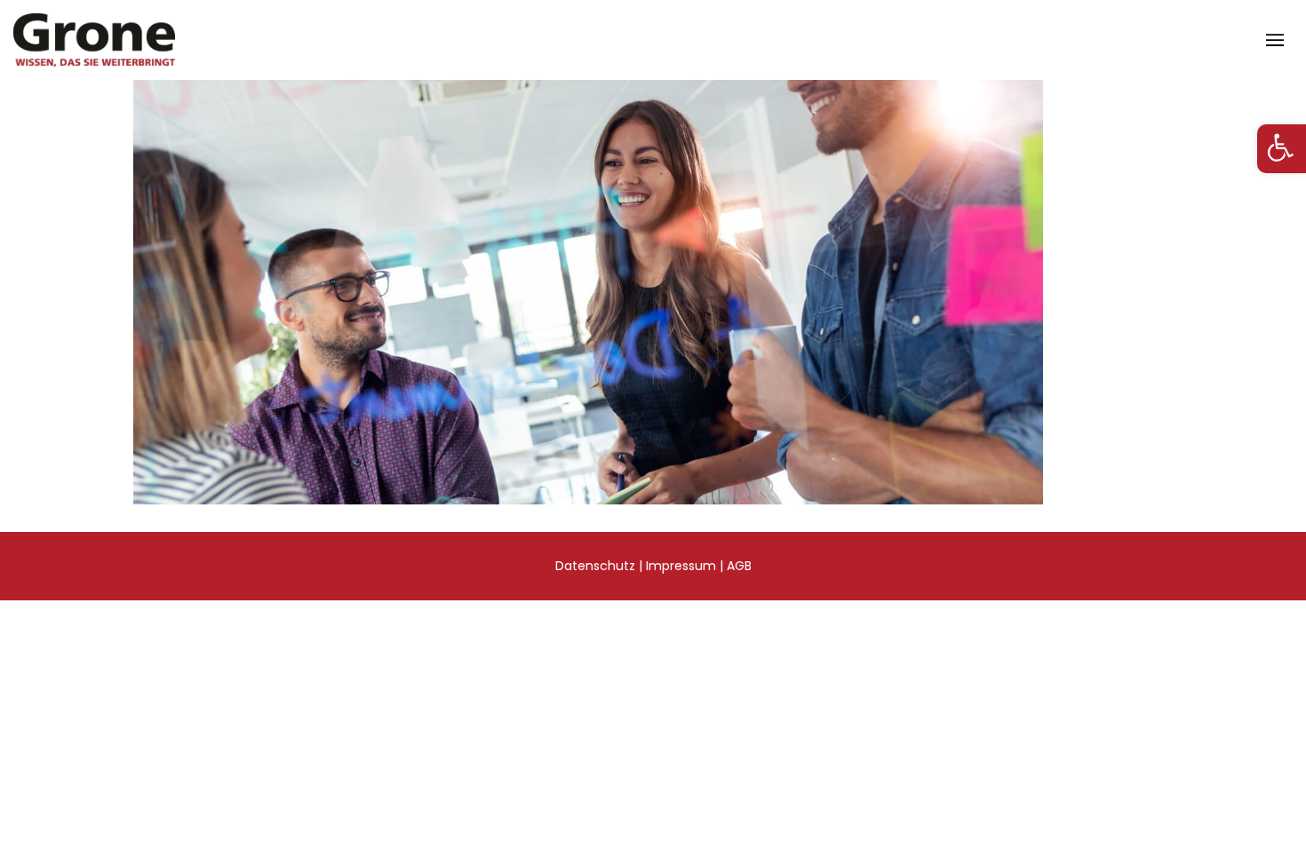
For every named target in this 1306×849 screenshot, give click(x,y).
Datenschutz (595, 566)
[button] (1281, 148)
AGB (739, 566)
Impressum (681, 566)
